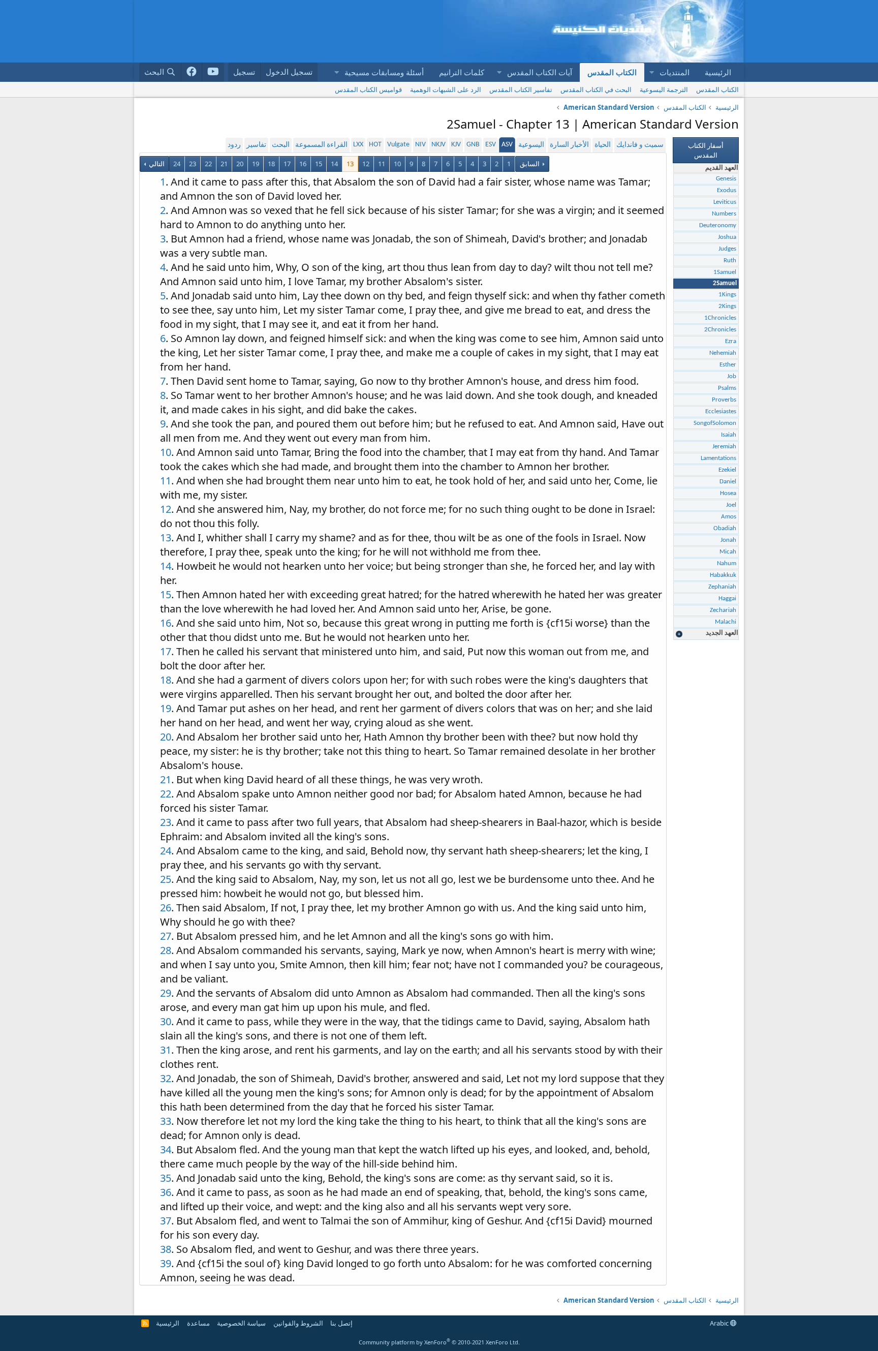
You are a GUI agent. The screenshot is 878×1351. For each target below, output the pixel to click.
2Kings (727, 306)
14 (334, 163)
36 (165, 1192)
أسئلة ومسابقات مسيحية (384, 72)
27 (165, 936)
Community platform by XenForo (439, 1342)
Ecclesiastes (720, 411)
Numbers (724, 213)
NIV (420, 144)
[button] (651, 72)
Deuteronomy (717, 225)
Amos (728, 516)
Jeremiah (724, 446)
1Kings (727, 294)
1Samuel (724, 272)
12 (365, 163)
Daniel (727, 481)
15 (318, 163)
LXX (358, 144)
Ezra (730, 341)
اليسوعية (531, 145)
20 (239, 163)
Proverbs (724, 399)
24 (176, 163)
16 (302, 163)
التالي (156, 163)
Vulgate (398, 144)
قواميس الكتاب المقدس (368, 89)
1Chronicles (720, 318)
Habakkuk (723, 575)
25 (165, 879)
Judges (727, 248)
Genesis (726, 178)
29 (165, 993)
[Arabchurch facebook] (191, 72)
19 (255, 163)
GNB (473, 144)
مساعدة (198, 1323)
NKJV (438, 144)
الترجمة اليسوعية (664, 89)
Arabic (720, 1323)
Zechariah (723, 610)
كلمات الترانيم (461, 72)
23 (192, 163)
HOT (375, 144)
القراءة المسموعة (321, 145)
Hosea (728, 493)
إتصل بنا (341, 1323)
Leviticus (724, 202)
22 (208, 163)
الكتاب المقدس (612, 72)
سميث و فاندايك (640, 145)
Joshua (727, 237)
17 (287, 163)
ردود (234, 145)
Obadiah (724, 528)
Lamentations (718, 458)
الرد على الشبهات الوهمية (445, 89)
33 (165, 1121)
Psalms (727, 388)
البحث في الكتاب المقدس (596, 89)
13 (350, 163)
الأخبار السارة (569, 145)
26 (165, 907)
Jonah (728, 540)
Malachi (725, 622)
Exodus (726, 190)
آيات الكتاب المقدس (539, 72)
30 (165, 1021)
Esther (727, 364)
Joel (731, 505)
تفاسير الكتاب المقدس (520, 89)
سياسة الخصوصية (241, 1323)
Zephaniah (722, 587)
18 (271, 163)
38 (165, 1249)
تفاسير (256, 145)
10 (397, 163)
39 (165, 1263)
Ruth (730, 260)
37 (165, 1220)
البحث (281, 145)
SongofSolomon (715, 423)
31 (165, 1050)
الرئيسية (718, 72)
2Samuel (725, 283)
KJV (456, 144)
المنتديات (674, 72)
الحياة (602, 145)
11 (381, 163)
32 (165, 1078)
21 (224, 163)
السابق (530, 163)
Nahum (726, 563)
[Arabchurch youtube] (213, 72)
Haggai (727, 598)
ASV (507, 144)
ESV (490, 144)
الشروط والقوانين (298, 1323)
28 (165, 950)
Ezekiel (727, 470)
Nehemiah (722, 353)
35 (165, 1178)
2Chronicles (720, 329)
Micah (727, 551)
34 (165, 1149)
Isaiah (728, 435)
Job (731, 376)
